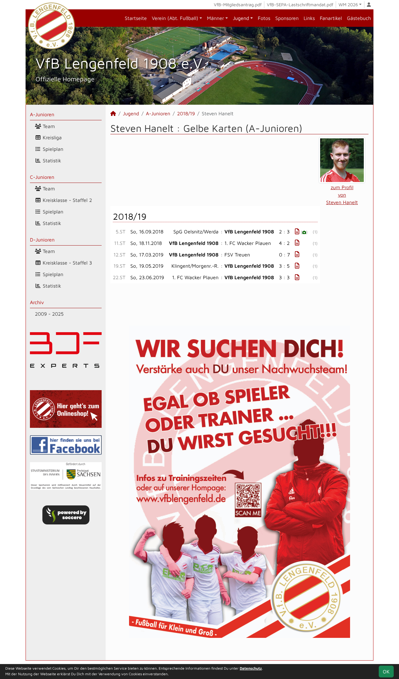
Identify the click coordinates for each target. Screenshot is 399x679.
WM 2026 (348, 4)
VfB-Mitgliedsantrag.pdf (238, 4)
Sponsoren (287, 18)
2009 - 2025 (49, 314)
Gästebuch (359, 18)
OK (386, 671)
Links (309, 18)
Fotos (264, 18)
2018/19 (186, 113)
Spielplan (52, 149)
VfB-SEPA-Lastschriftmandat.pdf (300, 4)
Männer (215, 18)
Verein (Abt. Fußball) (175, 18)
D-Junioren (42, 239)
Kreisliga (51, 137)
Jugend (241, 18)
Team (48, 126)
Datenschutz (251, 668)
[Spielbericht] (297, 231)
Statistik (51, 160)
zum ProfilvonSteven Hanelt (342, 194)
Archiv (37, 302)
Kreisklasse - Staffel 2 (66, 200)
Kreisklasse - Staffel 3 (66, 262)
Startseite (136, 18)
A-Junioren (42, 114)
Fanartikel (331, 18)
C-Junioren (42, 177)
